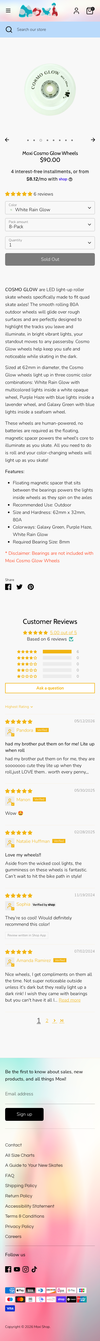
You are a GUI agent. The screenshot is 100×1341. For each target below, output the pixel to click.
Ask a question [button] (50, 688)
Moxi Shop (42, 1326)
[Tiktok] (34, 1269)
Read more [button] (70, 1000)
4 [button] (47, 140)
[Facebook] (8, 1269)
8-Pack (16, 227)
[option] (50, 90)
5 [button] (53, 140)
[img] (18, 722)
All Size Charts (20, 1155)
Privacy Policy (19, 1226)
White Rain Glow (32, 210)
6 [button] (60, 140)
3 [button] (40, 140)
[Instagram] (26, 1269)
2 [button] (34, 140)
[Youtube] (17, 1269)
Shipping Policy (21, 1185)
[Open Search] (8, 29)
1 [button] (28, 140)
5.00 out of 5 (63, 633)
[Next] (93, 139)
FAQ (9, 1175)
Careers (13, 1236)
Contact (13, 1145)
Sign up (24, 1114)
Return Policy (18, 1196)
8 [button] (72, 140)
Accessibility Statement (29, 1206)
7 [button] (66, 140)
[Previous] (7, 139)
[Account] (76, 9)
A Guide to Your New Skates (34, 1165)
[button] (19, 194)
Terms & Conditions (24, 1216)
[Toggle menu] (8, 10)
